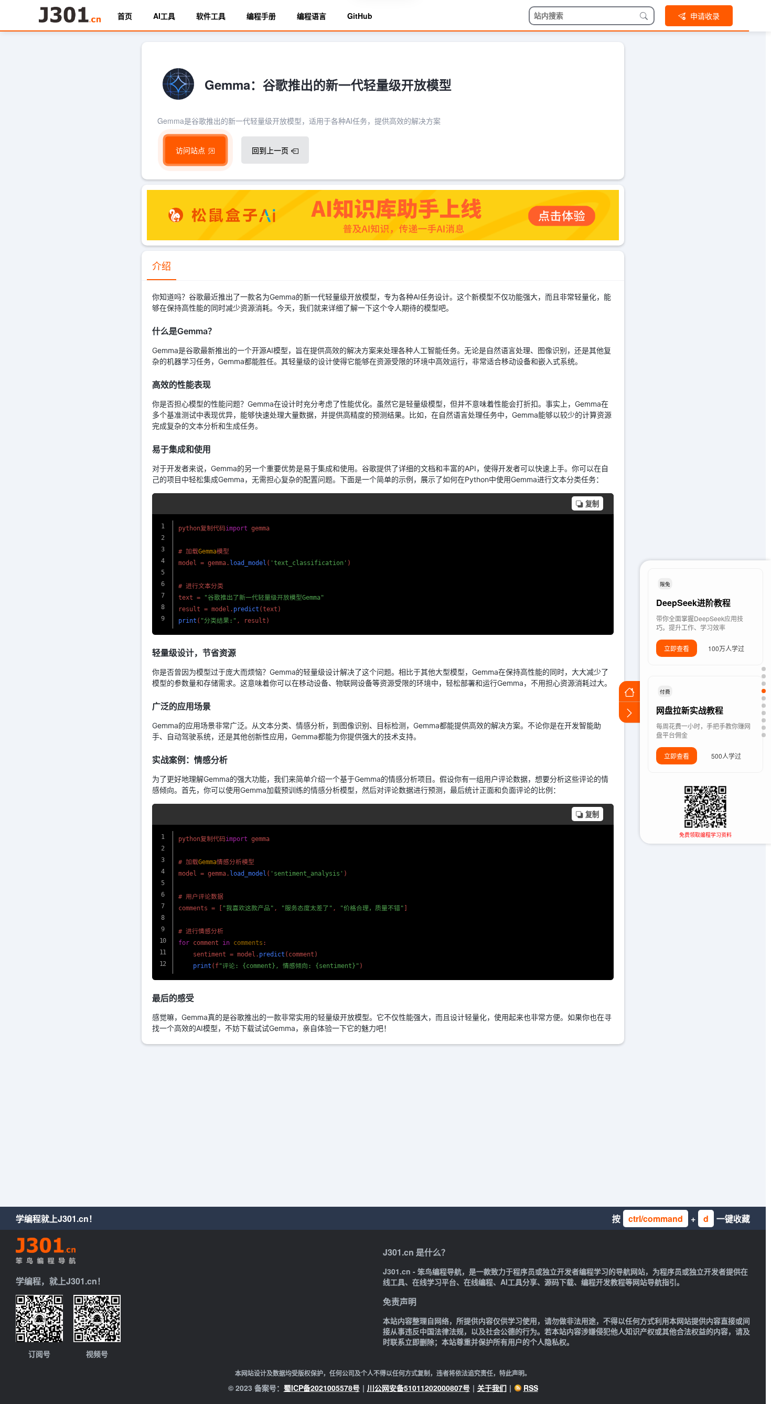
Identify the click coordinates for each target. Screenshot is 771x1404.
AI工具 (164, 15)
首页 (124, 15)
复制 (592, 504)
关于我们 (492, 1387)
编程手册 (261, 15)
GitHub (359, 15)
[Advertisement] (383, 1122)
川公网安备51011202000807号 (418, 1387)
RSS (530, 1387)
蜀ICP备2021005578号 (322, 1387)
